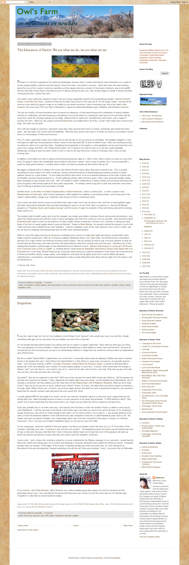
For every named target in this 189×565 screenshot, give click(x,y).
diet (49, 285)
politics (51, 515)
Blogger (117, 558)
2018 (144, 191)
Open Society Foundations (152, 315)
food (91, 285)
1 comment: (48, 282)
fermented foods (24, 221)
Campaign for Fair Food (151, 344)
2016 (144, 198)
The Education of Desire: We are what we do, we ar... (155, 222)
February (148, 245)
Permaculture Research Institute (154, 318)
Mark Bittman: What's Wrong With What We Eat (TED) (155, 371)
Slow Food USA (148, 387)
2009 (144, 259)
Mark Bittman (86, 224)
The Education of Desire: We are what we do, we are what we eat (61, 50)
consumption (28, 285)
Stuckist (26, 490)
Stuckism (68, 515)
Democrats (28, 515)
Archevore (55, 235)
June (146, 234)
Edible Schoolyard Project (152, 359)
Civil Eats (145, 349)
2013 (144, 208)
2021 (144, 180)
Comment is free (53, 429)
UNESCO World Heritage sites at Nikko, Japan (93, 504)
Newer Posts (23, 526)
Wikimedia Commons (45, 507)
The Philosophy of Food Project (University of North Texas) (154, 402)
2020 (144, 184)
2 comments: (48, 513)
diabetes (44, 285)
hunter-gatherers (105, 285)
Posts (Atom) (33, 530)
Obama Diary (82, 383)
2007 (144, 266)
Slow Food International (151, 384)
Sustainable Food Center (152, 390)
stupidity (75, 515)
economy (65, 285)
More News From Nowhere (152, 122)
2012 (144, 212)
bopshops (99, 558)
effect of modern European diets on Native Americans (60, 191)
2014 (144, 205)
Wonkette (107, 383)
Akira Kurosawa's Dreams (112, 273)
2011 (144, 252)
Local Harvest (147, 364)
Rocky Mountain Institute (151, 321)
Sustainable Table (149, 393)
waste (28, 287)
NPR (46, 515)
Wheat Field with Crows (48, 271)
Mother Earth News (149, 459)
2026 (144, 163)
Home (75, 526)
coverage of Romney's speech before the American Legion (77, 364)
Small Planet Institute (150, 327)
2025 (144, 167)
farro (99, 183)
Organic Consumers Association (154, 381)
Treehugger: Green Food (152, 406)
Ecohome (145, 450)
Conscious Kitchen (149, 353)
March (147, 241)
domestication (56, 285)
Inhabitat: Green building (152, 456)
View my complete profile (150, 537)
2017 (144, 194)
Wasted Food (147, 409)
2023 (144, 174)
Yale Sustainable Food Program (154, 412)
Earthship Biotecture (150, 447)
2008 (144, 263)
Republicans (59, 515)
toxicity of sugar (78, 208)
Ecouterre (146, 423)
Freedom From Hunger (151, 361)
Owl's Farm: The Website (152, 116)
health (96, 285)
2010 (144, 256)
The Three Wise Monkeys (36, 504)
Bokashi (65, 121)
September (149, 218)
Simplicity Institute (149, 324)
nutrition (121, 285)
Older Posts (128, 526)
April (146, 238)
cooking (37, 285)
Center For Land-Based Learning (155, 346)
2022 (144, 177)
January (147, 248)
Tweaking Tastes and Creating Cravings (46, 208)
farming (86, 285)
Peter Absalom (42, 490)
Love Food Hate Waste (151, 368)
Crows (87, 273)
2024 (144, 170)
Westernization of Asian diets (29, 194)
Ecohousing (146, 453)
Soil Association (148, 330)
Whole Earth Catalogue (151, 467)
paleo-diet (90, 235)
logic (42, 515)
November (148, 214)
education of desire (76, 285)
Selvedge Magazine (150, 431)
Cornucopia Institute (150, 355)
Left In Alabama (95, 383)
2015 (144, 201)
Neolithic (115, 285)
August (147, 231)
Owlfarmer (160, 478)
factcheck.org (108, 429)
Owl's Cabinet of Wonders (152, 119)
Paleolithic (22, 287)
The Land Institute (149, 333)
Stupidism (24, 303)
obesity (127, 285)
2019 (144, 187)
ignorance (36, 515)
